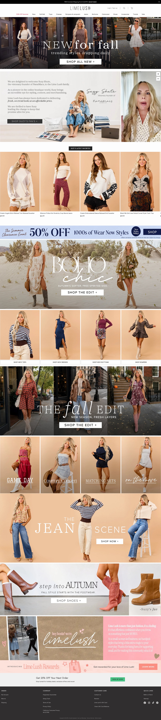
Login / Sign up (112, 8)
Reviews (96, 698)
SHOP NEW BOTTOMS (101, 362)
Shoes (115, 14)
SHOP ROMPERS (141, 362)
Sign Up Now (117, 679)
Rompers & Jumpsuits (72, 14)
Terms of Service (90, 718)
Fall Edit (42, 14)
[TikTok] (154, 703)
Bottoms (95, 14)
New (33, 14)
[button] (19, 209)
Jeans (86, 14)
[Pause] (158, 74)
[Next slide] (158, 155)
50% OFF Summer (22, 14)
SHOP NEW (93, 2)
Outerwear (105, 14)
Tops (50, 14)
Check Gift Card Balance (101, 706)
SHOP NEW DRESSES (60, 362)
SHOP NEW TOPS (20, 362)
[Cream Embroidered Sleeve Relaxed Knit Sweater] (100, 181)
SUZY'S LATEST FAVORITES (80, 148)
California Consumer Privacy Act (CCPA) (51, 711)
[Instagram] (149, 703)
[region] (80, 2)
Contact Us (97, 695)
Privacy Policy (47, 706)
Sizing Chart (46, 698)
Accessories (125, 14)
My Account (4, 695)
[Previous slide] (152, 155)
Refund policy (98, 718)
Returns (3, 698)
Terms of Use (47, 702)
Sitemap (146, 698)
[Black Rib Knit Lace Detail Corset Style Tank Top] (140, 181)
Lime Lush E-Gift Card (100, 702)
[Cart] (132, 8)
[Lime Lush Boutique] (80, 8)
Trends (135, 14)
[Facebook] (145, 703)
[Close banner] (159, 2)
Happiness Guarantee (49, 695)
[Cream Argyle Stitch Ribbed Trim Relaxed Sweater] (20, 181)
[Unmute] (158, 79)
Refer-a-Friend (148, 695)
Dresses (59, 14)
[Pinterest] (158, 703)
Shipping (4, 702)
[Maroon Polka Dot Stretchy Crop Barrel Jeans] (60, 181)
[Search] (124, 8)
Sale (143, 14)
